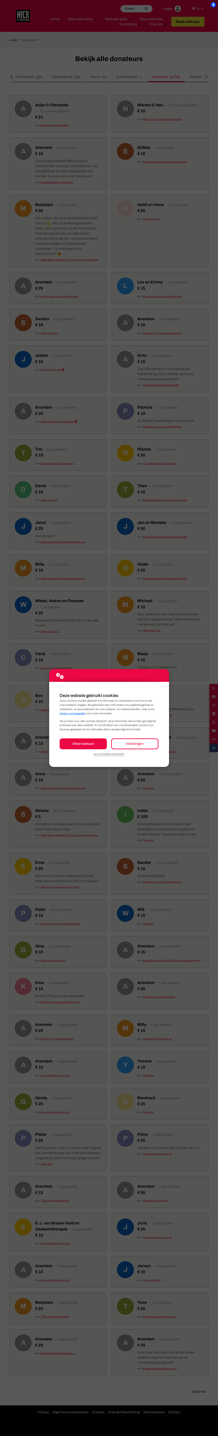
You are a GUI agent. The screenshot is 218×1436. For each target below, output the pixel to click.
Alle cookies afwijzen (109, 754)
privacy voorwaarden (72, 713)
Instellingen (134, 743)
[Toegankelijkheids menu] (213, 4)
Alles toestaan (83, 743)
